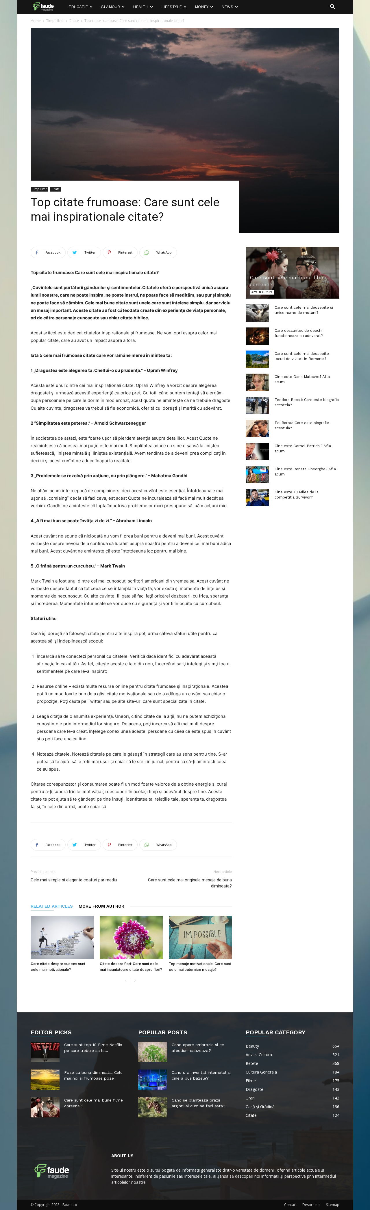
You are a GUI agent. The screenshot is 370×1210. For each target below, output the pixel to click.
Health (140, 7)
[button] (332, 7)
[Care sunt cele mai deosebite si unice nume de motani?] (257, 313)
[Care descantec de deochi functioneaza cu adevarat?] (257, 336)
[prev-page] (125, 981)
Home (36, 20)
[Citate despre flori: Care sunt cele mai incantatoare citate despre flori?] (131, 937)
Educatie (78, 7)
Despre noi (311, 1204)
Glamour (110, 7)
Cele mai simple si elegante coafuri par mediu (74, 880)
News (227, 7)
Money (201, 7)
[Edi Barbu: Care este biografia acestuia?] (257, 428)
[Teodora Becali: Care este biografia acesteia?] (257, 405)
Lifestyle (171, 7)
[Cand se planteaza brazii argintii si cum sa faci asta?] (152, 1107)
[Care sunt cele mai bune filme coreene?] (292, 272)
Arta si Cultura (262, 292)
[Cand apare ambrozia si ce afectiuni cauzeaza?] (152, 1052)
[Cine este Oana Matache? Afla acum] (257, 382)
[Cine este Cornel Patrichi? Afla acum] (257, 451)
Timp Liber (55, 20)
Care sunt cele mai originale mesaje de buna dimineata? (190, 883)
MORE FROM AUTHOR (101, 906)
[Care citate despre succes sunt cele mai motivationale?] (62, 937)
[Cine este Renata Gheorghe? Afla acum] (257, 474)
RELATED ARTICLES (52, 906)
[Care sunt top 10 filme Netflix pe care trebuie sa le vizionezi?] (45, 1052)
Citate (74, 20)
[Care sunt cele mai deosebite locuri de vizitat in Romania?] (257, 359)
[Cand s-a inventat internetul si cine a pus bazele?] (152, 1079)
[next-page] (134, 981)
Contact (290, 1204)
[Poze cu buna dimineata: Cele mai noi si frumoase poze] (45, 1079)
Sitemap (332, 1204)
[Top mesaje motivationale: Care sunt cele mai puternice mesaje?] (200, 937)
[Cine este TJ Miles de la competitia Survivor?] (257, 497)
